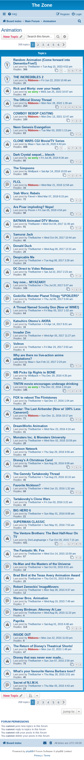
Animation (11, 30)
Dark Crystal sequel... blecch (34, 154)
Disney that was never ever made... (38, 657)
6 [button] (58, 45)
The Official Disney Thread (32, 100)
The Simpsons (23, 168)
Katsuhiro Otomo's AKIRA (32, 321)
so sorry (33, 91)
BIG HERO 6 (22, 510)
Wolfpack (33, 171)
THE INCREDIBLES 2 (28, 77)
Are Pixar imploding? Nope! (33, 207)
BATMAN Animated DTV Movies (36, 220)
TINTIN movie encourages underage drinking (45, 384)
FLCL (17, 182)
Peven (31, 210)
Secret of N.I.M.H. (25, 682)
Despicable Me (23, 257)
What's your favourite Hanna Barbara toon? (44, 671)
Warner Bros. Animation (30, 598)
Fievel (31, 196)
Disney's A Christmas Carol (33, 460)
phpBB (29, 751)
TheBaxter (34, 66)
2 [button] (38, 45)
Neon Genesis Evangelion (32, 127)
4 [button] (48, 45)
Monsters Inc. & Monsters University (39, 437)
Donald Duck (22, 246)
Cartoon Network (25, 449)
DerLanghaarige (37, 539)
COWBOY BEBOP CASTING (33, 113)
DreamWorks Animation (30, 426)
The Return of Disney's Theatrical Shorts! (43, 646)
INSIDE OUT (22, 634)
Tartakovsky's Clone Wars (31, 499)
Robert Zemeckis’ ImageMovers (36, 586)
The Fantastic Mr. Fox (28, 550)
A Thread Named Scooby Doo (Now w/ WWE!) (46, 307)
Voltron (18, 344)
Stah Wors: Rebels (26, 193)
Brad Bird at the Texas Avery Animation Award (46, 575)
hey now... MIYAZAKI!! (29, 282)
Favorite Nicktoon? (27, 485)
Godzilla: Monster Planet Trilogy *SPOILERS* (46, 296)
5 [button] (53, 45)
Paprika (18, 621)
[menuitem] (12, 14)
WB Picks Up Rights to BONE (34, 372)
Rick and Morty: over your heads (36, 88)
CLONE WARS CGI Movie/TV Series (38, 141)
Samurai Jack (23, 234)
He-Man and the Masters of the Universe (41, 564)
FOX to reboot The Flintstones (35, 397)
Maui (30, 144)
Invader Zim (22, 332)
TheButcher (34, 237)
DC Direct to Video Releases (33, 268)
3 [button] (43, 45)
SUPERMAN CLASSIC (29, 522)
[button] (63, 44)
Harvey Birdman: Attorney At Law (37, 609)
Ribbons (33, 80)
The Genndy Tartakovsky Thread (36, 474)
